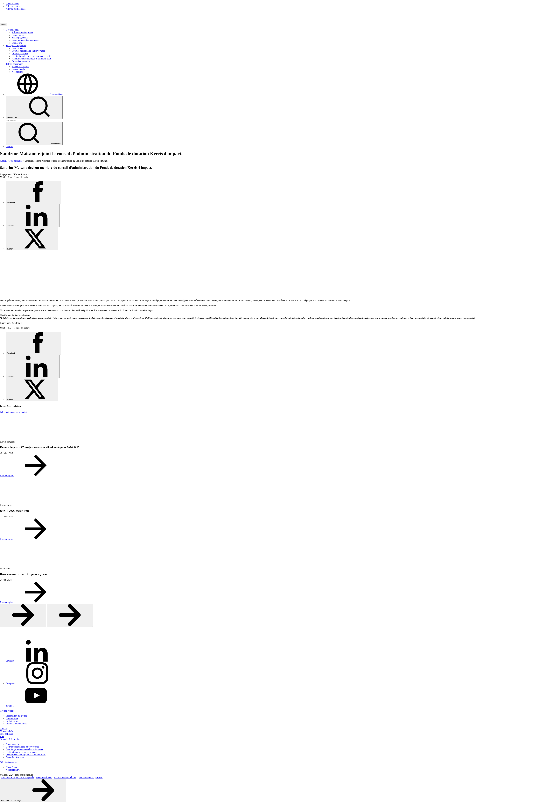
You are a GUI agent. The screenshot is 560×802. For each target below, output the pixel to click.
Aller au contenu (13, 6)
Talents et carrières (8, 762)
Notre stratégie (12, 744)
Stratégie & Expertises (10, 739)
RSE (2, 736)
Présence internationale (16, 723)
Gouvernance (12, 718)
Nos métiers (11, 767)
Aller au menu (12, 3)
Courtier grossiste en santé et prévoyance (24, 749)
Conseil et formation (15, 757)
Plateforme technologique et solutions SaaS (26, 754)
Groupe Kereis (7, 711)
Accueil (3, 161)
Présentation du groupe (16, 715)
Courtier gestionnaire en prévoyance (22, 746)
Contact (3, 728)
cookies (99, 777)
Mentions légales (44, 777)
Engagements (12, 721)
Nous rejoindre (13, 770)
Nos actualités (15, 161)
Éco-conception (86, 777)
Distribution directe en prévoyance (21, 752)
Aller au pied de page (16, 9)
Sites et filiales (6, 734)
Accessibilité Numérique (65, 777)
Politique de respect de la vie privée (17, 777)
